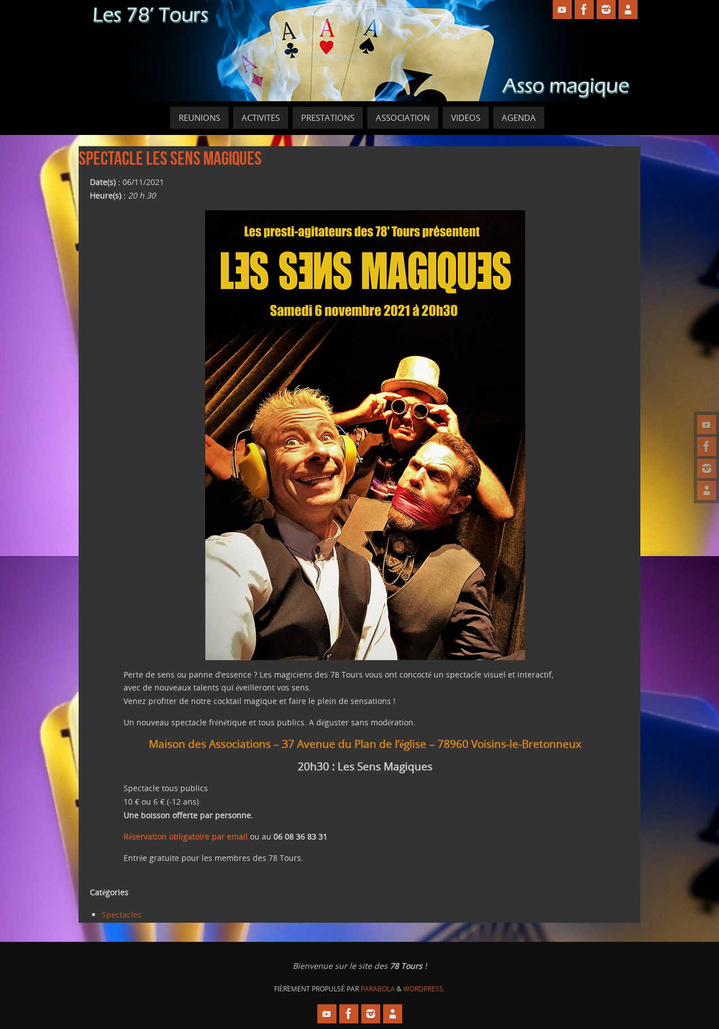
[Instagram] (706, 468)
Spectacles (122, 914)
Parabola (378, 989)
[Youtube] (706, 424)
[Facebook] (706, 446)
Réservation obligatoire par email (186, 836)
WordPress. (424, 989)
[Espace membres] (706, 490)
